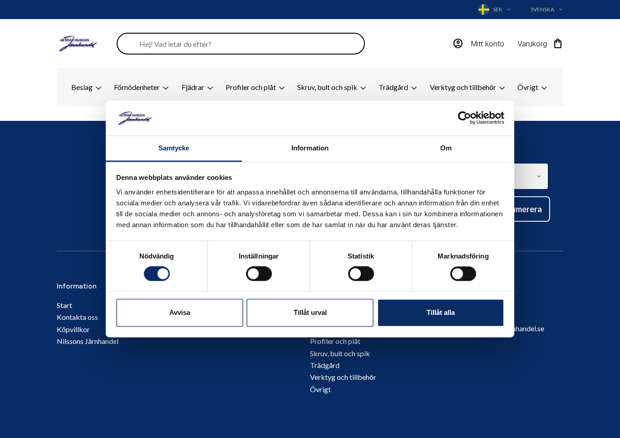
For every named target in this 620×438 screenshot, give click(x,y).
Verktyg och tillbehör (463, 87)
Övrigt (528, 87)
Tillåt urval (310, 312)
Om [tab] (446, 148)
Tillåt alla (441, 312)
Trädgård (394, 87)
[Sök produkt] (240, 44)
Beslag (82, 87)
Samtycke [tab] (174, 148)
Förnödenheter (137, 87)
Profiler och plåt (251, 87)
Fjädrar (194, 87)
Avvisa (179, 312)
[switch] (259, 274)
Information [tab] (310, 148)
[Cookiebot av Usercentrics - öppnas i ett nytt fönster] (464, 118)
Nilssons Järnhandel (87, 341)
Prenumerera (518, 209)
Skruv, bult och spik (328, 87)
